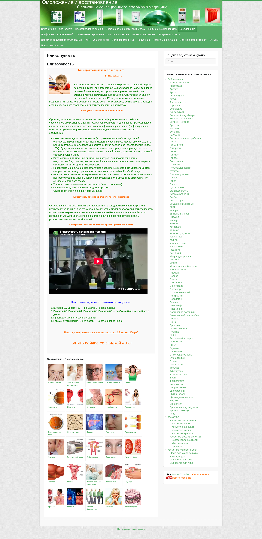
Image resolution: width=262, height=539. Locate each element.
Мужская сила (180, 443)
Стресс (174, 361)
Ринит (173, 344)
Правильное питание (165, 40)
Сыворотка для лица (181, 463)
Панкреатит (176, 295)
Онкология (176, 282)
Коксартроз (176, 236)
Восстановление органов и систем (125, 29)
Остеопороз (176, 289)
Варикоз (174, 128)
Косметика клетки (181, 430)
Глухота (174, 171)
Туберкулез (176, 371)
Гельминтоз (176, 144)
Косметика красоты (182, 433)
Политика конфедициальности (131, 529)
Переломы (176, 299)
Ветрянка (175, 131)
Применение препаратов (162, 29)
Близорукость (177, 112)
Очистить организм (118, 34)
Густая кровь (177, 187)
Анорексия (176, 85)
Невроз (174, 276)
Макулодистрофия (180, 256)
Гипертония (176, 161)
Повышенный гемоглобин (184, 315)
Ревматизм (176, 341)
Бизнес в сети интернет (193, 40)
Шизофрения (177, 390)
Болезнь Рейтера (179, 122)
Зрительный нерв (180, 213)
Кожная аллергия (180, 82)
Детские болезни (179, 194)
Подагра (174, 318)
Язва (172, 413)
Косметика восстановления (185, 436)
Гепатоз (174, 154)
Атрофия (175, 105)
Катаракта (175, 226)
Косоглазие (176, 246)
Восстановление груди (185, 440)
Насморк (174, 272)
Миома (173, 263)
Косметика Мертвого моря (182, 449)
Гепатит (174, 151)
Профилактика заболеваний (57, 34)
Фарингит (175, 377)
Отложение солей (180, 292)
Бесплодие (176, 108)
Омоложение (48, 29)
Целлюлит (178, 446)
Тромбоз (174, 367)
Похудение (143, 40)
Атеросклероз (177, 102)
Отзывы (213, 40)
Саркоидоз (176, 351)
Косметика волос (181, 423)
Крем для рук (177, 456)
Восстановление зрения (89, 29)
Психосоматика (178, 328)
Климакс (174, 230)
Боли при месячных (123, 40)
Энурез (174, 400)
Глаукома (175, 164)
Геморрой (175, 148)
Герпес (174, 158)
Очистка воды (101, 40)
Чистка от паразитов (143, 34)
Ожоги (173, 279)
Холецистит (176, 384)
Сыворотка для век (181, 459)
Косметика (173, 417)
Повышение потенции (182, 312)
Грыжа (173, 184)
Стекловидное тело (181, 354)
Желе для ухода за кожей (184, 453)
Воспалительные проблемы (185, 138)
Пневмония (176, 308)
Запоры (174, 210)
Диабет (174, 197)
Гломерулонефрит (180, 167)
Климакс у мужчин (180, 233)
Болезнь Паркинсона (181, 118)
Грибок (173, 177)
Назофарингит (178, 269)
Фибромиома (177, 381)
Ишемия (174, 223)
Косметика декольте (183, 426)
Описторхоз (176, 285)
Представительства (52, 45)
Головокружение (179, 174)
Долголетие (65, 29)
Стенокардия (177, 358)
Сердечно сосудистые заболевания (61, 40)
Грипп (173, 181)
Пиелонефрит (177, 305)
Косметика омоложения (183, 420)
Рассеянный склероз (181, 338)
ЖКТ (87, 40)
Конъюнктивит (178, 243)
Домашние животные (182, 203)
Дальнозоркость (179, 190)
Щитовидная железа (181, 397)
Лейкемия (175, 253)
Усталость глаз (178, 374)
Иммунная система (169, 34)
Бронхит (174, 125)
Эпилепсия (176, 404)
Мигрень (174, 259)
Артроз (174, 92)
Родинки (174, 348)
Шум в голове (177, 394)
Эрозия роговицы (180, 410)
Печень (174, 302)
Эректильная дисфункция (184, 407)
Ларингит (175, 249)
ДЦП (172, 207)
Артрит (174, 89)
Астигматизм (177, 95)
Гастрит (174, 141)
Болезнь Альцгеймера (182, 115)
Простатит (175, 325)
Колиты (174, 240)
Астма (173, 99)
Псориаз (174, 331)
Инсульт (174, 217)
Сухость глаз (177, 364)
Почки (173, 322)
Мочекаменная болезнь (183, 266)
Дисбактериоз (177, 200)
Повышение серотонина (90, 34)
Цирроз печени (178, 387)
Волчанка (175, 135)
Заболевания (187, 29)
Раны (173, 335)
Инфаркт (175, 220)
